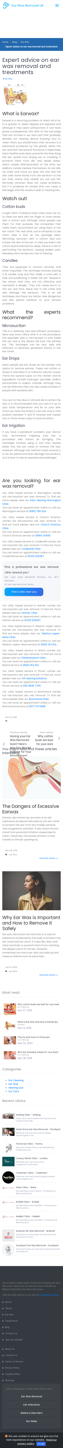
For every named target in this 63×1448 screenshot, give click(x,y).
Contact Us (11, 1333)
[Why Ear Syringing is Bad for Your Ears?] (10, 1055)
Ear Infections (31, 1404)
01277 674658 (37, 706)
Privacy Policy (12, 1367)
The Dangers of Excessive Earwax (30, 809)
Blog (7, 1327)
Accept (41, 1444)
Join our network (14, 1339)
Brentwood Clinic (39, 699)
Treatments (11, 1320)
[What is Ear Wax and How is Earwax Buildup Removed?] (10, 1025)
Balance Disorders (32, 1413)
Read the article (48, 858)
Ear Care (13, 1091)
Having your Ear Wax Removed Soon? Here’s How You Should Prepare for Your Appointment (20, 744)
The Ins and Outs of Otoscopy (34, 1037)
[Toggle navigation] (57, 5)
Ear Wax (8, 78)
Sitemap (9, 1380)
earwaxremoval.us (49, 1294)
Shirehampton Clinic (34, 658)
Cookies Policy (12, 1374)
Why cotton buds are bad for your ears (44, 738)
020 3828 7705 (32, 685)
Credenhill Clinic (31, 549)
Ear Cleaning (23, 1007)
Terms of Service (14, 1361)
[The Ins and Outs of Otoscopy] (10, 1040)
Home (5, 42)
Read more (31, 782)
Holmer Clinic (29, 613)
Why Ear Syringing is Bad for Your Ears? (38, 1052)
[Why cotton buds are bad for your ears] (10, 1009)
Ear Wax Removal (31, 1396)
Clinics (8, 1308)
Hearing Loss (15, 1087)
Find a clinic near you (23, 592)
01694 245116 (42, 535)
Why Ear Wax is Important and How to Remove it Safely (31, 923)
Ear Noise (31, 1421)
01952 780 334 (37, 511)
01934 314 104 (48, 644)
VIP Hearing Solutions (34, 678)
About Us (10, 1349)
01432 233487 (36, 556)
